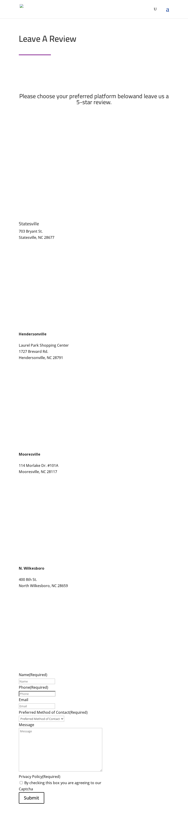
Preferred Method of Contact (53, 712)
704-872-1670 (30, 243)
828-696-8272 (30, 364)
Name (33, 674)
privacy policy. (114, 782)
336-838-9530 (30, 595)
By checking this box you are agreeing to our (75, 782)
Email (23, 699)
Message (26, 724)
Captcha (26, 788)
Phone (33, 687)
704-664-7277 (30, 477)
